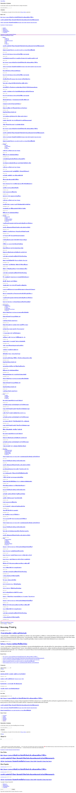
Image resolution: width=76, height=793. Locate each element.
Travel (6, 217)
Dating (6, 395)
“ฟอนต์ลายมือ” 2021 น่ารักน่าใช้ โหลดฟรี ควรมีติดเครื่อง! (15, 285)
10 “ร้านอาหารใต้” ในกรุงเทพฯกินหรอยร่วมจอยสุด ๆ (14, 235)
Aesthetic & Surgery (9, 40)
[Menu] (0, 621)
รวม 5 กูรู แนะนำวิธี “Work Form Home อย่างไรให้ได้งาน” (15, 518)
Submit (13, 789)
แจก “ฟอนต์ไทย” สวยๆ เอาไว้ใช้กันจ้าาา (11, 514)
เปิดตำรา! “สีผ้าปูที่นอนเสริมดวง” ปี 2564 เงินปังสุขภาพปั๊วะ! (15, 268)
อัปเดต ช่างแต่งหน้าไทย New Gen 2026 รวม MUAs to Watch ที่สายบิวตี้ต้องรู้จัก (19, 50)
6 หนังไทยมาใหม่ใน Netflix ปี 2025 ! (10, 320)
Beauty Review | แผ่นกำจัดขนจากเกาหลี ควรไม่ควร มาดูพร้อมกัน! (16, 559)
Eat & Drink (7, 216)
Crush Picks (7, 308)
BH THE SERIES (8, 543)
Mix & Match (7, 146)
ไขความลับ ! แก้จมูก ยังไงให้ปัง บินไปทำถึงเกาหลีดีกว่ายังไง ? (15, 83)
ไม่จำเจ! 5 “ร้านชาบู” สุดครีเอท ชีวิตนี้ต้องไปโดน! (13, 644)
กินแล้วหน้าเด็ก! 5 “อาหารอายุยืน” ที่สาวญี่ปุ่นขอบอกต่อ (11, 683)
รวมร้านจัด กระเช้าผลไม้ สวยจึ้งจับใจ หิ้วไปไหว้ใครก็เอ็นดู (15, 256)
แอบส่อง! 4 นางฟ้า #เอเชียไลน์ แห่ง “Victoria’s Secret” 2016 (12, 678)
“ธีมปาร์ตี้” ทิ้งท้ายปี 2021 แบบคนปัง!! (10, 510)
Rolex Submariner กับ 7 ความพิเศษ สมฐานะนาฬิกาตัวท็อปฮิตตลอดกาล (17, 183)
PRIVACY (5, 29)
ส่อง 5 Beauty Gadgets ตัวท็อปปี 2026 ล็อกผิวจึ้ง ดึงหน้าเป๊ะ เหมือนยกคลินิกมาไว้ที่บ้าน (16, 17)
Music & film (7, 305)
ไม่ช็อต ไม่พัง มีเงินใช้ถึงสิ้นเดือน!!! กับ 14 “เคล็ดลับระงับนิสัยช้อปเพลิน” (17, 481)
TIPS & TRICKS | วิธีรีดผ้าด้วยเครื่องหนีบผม (12, 588)
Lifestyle (4, 215)
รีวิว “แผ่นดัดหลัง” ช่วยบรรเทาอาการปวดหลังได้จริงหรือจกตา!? (16, 277)
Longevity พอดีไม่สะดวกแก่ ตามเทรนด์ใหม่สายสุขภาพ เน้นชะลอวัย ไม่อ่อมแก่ (19, 289)
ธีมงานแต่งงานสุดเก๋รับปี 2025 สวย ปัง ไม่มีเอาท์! (13, 400)
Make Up (7, 38)
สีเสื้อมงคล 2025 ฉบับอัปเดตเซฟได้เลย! (11, 154)
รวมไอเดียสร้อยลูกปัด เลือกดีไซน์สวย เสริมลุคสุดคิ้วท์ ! (14, 158)
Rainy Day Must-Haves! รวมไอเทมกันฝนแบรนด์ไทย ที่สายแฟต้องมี (16, 301)
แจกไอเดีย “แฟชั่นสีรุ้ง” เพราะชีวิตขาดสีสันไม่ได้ (13, 175)
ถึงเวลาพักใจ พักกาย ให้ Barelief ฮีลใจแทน (11, 70)
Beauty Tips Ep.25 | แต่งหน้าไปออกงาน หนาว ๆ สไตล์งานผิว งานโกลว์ (17, 555)
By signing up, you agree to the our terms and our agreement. (16, 12)
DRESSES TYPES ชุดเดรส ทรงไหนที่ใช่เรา (12, 196)
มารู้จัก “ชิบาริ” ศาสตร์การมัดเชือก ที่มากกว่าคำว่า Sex (14, 412)
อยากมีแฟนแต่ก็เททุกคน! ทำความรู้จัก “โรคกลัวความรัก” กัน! (16, 468)
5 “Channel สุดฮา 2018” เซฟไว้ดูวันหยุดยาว (12, 333)
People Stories (8, 452)
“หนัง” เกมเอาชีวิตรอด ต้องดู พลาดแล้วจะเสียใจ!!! (13, 345)
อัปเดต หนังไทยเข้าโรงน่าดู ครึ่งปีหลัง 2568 (11, 316)
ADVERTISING (6, 31)
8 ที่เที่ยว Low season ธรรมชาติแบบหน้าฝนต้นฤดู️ (13, 243)
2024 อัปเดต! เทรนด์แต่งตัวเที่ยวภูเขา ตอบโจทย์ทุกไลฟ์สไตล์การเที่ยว (17, 162)
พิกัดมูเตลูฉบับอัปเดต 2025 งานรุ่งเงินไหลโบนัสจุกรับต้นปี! (14, 374)
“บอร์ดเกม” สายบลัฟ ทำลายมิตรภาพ (10, 349)
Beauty (4, 37)
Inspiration (5, 449)
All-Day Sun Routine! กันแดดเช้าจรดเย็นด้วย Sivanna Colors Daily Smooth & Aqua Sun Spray (18, 22)
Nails (6, 42)
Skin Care (7, 39)
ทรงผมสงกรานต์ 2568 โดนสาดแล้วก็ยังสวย (12, 103)
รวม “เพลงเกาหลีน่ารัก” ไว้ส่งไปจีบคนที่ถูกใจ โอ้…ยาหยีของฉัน (16, 421)
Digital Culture (8, 453)
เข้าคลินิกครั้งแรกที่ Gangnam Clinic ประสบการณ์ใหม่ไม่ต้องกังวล (16, 79)
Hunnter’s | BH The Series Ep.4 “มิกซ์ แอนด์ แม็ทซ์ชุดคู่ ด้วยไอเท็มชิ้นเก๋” (18, 546)
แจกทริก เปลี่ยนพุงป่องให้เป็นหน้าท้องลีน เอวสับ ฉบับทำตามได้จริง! (16, 227)
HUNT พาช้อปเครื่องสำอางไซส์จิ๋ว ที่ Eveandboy (13, 592)
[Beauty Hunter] (6, 35)
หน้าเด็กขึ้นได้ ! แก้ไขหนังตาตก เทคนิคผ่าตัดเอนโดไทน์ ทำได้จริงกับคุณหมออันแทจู (20, 87)
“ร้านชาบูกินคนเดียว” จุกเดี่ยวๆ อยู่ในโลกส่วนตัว (13, 633)
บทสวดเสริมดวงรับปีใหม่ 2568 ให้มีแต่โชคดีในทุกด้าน (14, 366)
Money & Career (8, 451)
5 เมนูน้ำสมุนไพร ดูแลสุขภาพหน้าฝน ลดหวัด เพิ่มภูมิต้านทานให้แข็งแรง (17, 223)
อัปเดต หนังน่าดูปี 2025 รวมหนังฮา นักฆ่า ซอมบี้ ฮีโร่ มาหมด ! (15, 324)
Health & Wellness (8, 218)
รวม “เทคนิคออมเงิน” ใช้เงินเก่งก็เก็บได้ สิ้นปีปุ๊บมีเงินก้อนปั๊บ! (15, 473)
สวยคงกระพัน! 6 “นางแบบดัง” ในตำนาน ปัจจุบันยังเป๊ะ (14, 341)
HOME (4, 28)
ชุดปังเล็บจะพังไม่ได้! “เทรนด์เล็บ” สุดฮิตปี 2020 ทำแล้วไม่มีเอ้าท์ (12, 673)
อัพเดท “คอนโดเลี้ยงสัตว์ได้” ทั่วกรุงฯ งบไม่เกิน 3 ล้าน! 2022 (15, 260)
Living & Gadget (8, 220)
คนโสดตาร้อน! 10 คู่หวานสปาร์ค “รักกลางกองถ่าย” (13, 328)
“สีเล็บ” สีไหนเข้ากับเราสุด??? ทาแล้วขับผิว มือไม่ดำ (13, 124)
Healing (6, 397)
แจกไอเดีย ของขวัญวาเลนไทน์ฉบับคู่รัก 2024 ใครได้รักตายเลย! (16, 404)
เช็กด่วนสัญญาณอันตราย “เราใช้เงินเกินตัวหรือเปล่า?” (14, 485)
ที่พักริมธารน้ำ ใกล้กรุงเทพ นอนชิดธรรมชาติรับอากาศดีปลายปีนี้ (16, 563)
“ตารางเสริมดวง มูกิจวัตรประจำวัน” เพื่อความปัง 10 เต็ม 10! (15, 116)
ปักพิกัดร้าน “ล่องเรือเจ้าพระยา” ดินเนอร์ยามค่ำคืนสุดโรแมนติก (16, 231)
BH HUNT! (7, 542)
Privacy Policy (23, 12)
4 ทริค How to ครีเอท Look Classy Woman (11, 150)
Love (4, 394)
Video (4, 538)
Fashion (4, 144)
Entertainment (6, 304)
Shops (6, 147)
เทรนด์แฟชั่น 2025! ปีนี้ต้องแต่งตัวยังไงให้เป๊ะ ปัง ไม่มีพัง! (14, 208)
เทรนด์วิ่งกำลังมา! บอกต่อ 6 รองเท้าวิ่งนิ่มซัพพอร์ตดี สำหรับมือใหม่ (16, 204)
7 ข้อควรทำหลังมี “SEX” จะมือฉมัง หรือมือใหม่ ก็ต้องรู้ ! (14, 446)
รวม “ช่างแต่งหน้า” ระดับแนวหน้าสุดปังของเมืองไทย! (14, 506)
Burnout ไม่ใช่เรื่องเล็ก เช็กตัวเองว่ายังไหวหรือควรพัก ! (14, 460)
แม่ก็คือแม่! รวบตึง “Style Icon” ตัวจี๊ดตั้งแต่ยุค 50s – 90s (14, 337)
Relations (7, 396)
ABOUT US (5, 30)
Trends (6, 145)
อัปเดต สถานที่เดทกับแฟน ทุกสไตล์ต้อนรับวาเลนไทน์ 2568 (15, 252)
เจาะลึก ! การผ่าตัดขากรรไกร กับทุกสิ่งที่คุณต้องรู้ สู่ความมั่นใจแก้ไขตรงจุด (18, 91)
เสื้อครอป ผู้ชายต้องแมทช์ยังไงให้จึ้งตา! (11, 179)
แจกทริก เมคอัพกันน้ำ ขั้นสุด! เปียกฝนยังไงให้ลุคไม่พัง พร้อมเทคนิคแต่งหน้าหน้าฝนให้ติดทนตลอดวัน (19, 19)
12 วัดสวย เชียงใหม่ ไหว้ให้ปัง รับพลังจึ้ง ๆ (11, 575)
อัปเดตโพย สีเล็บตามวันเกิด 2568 (9, 112)
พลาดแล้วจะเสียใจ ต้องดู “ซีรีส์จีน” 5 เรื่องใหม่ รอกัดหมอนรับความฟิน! (17, 357)
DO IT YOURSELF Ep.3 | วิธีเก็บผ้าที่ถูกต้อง (12, 584)
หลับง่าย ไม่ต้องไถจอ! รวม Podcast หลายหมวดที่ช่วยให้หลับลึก (16, 312)
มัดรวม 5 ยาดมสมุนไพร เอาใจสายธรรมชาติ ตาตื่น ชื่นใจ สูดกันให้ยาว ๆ (17, 293)
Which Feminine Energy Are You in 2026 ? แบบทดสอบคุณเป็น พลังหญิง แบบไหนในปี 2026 (21, 456)
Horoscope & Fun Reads (10, 309)
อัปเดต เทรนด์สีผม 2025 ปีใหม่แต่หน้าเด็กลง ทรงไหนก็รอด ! (15, 107)
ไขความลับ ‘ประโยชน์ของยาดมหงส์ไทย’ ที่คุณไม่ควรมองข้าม (16, 531)
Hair (6, 41)
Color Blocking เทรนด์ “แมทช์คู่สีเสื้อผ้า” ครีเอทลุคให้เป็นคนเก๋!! (16, 171)
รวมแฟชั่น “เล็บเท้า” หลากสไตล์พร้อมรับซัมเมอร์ (9, 688)
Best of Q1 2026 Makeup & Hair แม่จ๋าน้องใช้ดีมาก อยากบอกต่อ (16, 54)
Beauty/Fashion (8, 539)
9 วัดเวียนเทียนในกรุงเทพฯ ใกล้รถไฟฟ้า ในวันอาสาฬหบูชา (15, 239)
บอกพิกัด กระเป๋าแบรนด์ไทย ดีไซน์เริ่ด (10, 187)
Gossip (6, 307)
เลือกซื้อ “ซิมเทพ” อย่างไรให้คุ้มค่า (10, 281)
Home (6, 623)
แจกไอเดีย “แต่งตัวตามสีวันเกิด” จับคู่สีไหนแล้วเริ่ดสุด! (14, 493)
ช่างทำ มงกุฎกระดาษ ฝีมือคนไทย (10, 191)
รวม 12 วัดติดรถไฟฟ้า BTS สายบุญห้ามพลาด (12, 567)
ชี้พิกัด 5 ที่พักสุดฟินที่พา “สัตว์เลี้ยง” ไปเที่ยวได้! (12, 429)
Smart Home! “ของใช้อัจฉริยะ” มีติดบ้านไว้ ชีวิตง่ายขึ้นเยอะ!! (15, 264)
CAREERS (5, 32)
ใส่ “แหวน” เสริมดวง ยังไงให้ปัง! (9, 579)
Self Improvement (8, 450)
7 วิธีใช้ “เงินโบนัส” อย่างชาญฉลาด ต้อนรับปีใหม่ (13, 477)
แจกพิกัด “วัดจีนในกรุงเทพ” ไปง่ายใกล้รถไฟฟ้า (12, 497)
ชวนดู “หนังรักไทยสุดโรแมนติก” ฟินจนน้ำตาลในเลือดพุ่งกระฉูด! (16, 408)
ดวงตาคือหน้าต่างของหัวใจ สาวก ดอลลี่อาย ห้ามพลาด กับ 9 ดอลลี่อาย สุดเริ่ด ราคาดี (20, 58)
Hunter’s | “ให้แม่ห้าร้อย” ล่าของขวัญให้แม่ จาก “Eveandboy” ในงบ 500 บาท (18, 596)
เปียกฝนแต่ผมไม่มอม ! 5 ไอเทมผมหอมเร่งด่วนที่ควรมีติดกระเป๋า (16, 99)
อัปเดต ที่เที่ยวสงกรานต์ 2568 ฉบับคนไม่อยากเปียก (13, 248)
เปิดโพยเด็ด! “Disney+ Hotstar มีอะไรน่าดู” (11, 353)
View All (7, 43)
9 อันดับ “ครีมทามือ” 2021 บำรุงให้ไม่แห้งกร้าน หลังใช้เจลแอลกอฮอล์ (17, 120)
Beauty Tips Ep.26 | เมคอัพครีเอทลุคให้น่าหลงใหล (13, 550)
